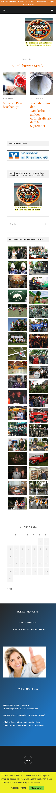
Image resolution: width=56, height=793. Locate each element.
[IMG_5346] (38, 444)
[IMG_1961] (17, 338)
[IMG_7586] (17, 310)
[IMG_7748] (17, 296)
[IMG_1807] (38, 325)
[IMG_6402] (38, 252)
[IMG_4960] (38, 400)
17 (10, 564)
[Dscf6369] (17, 413)
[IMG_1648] (17, 503)
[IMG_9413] (17, 472)
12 (22, 556)
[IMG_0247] (17, 281)
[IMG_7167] (38, 283)
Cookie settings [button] (18, 788)
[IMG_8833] (38, 297)
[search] (46, 224)
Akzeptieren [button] (36, 788)
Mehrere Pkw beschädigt (12, 105)
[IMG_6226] (38, 415)
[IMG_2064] (17, 381)
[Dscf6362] (17, 488)
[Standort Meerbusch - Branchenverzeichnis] (38, 19)
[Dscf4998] (38, 268)
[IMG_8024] (38, 311)
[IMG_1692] (17, 353)
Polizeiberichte (9, 98)
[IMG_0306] (38, 372)
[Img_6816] (17, 458)
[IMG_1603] (38, 386)
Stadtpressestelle (37, 98)
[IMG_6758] (17, 252)
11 (16, 556)
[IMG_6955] (38, 502)
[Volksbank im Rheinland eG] (28, 160)
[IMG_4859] (38, 488)
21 (34, 564)
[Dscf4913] (38, 357)
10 (10, 556)
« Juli (9, 588)
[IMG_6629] (38, 473)
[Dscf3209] (17, 397)
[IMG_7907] (38, 459)
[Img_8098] (17, 367)
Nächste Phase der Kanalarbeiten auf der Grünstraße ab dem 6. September (40, 114)
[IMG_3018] (17, 267)
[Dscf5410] (17, 429)
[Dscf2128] (38, 341)
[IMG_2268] (17, 324)
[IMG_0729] (17, 444)
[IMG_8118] (38, 430)
